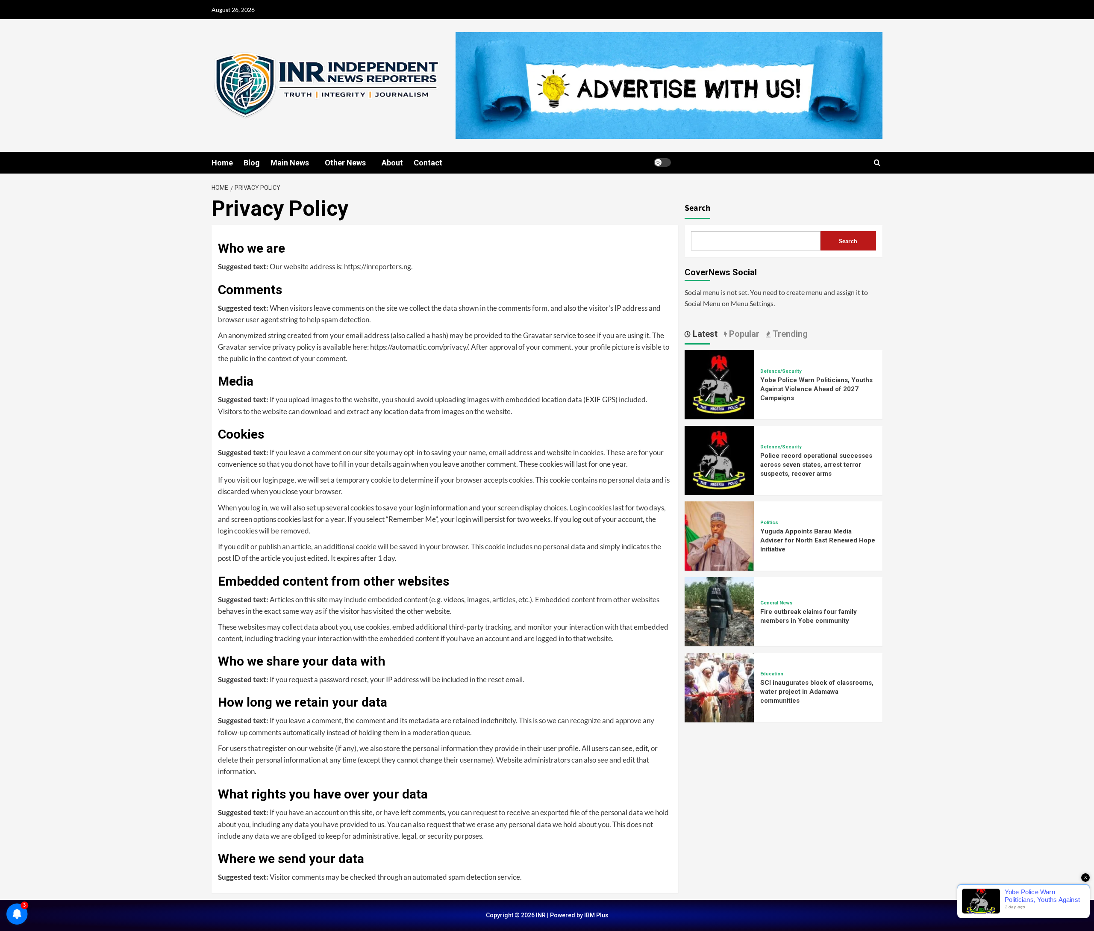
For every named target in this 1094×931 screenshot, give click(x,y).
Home (222, 162)
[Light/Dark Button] (662, 162)
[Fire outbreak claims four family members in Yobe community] (719, 611)
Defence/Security (781, 371)
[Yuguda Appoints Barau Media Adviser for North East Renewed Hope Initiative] (719, 535)
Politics (769, 522)
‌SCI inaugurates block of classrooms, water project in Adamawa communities (816, 691)
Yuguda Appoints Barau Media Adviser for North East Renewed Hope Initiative (817, 540)
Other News (345, 162)
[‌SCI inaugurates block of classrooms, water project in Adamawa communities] (719, 687)
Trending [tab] (789, 334)
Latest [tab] (704, 334)
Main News (290, 162)
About (392, 162)
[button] (877, 162)
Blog (252, 162)
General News (776, 603)
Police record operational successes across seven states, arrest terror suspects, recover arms (816, 464)
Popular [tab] (743, 334)
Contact (428, 162)
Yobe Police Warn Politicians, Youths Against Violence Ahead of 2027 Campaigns (816, 389)
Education (771, 674)
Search (697, 208)
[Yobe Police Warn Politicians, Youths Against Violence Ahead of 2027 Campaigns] (719, 384)
